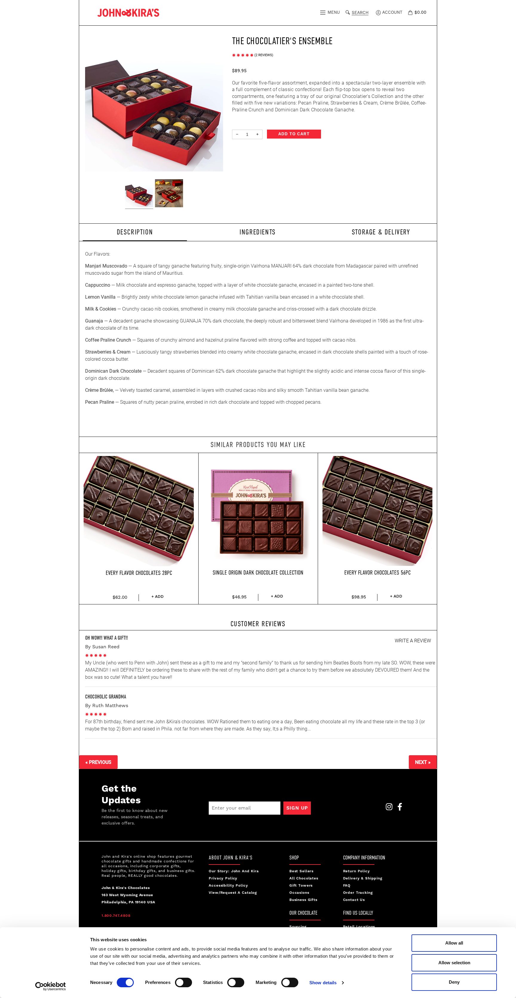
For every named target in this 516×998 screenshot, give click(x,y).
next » (423, 762)
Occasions (299, 892)
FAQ (347, 885)
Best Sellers (301, 871)
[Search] (349, 11)
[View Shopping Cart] (411, 12)
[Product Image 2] (169, 194)
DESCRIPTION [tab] (135, 232)
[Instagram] (387, 808)
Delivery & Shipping (363, 878)
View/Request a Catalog (233, 892)
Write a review (413, 640)
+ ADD (157, 596)
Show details (323, 982)
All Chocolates (303, 878)
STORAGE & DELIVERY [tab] (381, 232)
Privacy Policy (223, 878)
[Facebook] (398, 808)
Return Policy (356, 871)
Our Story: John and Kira (234, 871)
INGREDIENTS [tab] (257, 232)
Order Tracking (358, 892)
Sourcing (298, 927)
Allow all (454, 942)
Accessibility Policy (228, 885)
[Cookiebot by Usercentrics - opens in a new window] (50, 986)
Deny (454, 982)
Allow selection (454, 962)
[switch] (183, 982)
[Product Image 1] (139, 194)
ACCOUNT (391, 12)
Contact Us (354, 900)
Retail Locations (359, 927)
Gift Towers (301, 885)
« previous (98, 762)
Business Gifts (303, 900)
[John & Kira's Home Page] (128, 12)
